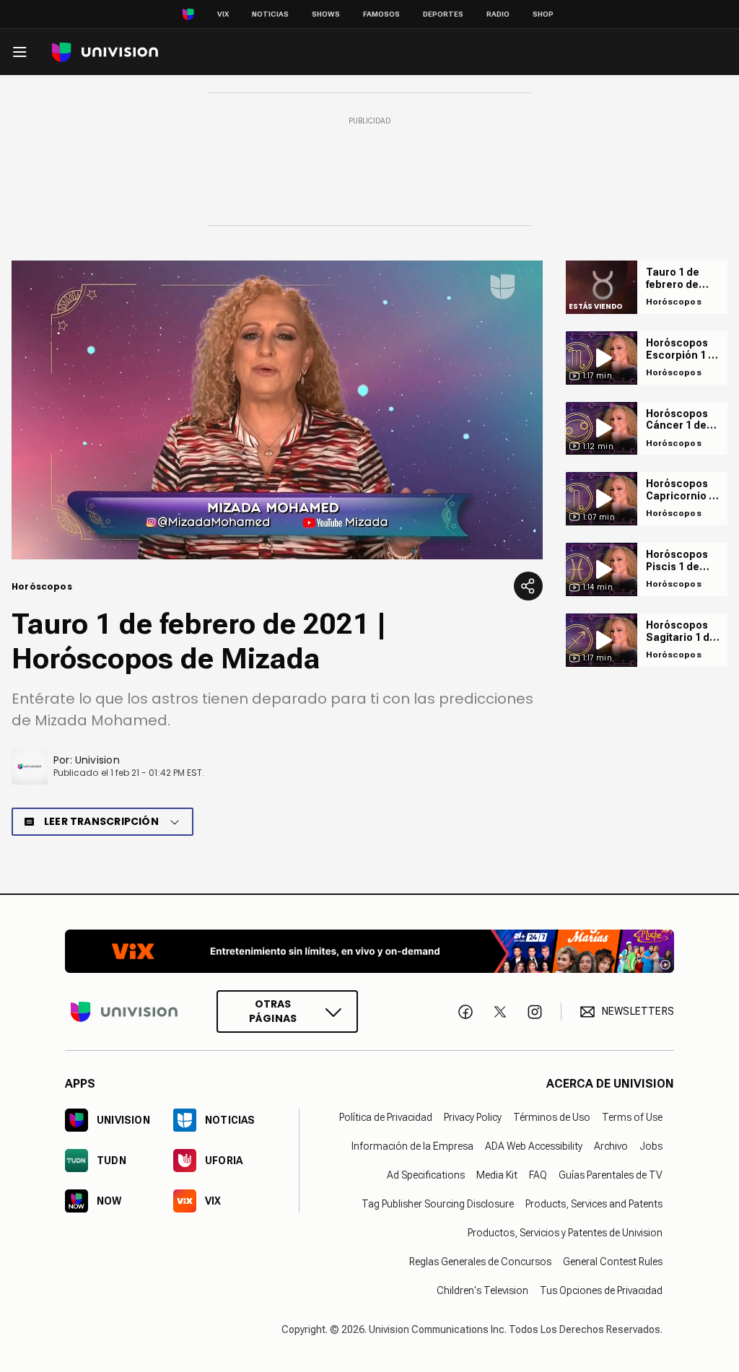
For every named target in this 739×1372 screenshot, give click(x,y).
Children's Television (482, 1290)
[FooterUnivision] (124, 1011)
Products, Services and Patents (594, 1204)
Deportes (443, 14)
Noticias (270, 14)
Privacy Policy (473, 1117)
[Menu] (19, 52)
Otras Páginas (273, 1011)
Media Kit (496, 1175)
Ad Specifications (426, 1175)
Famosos (381, 14)
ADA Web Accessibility (533, 1146)
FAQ (538, 1175)
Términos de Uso (551, 1117)
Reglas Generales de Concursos (480, 1261)
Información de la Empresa (412, 1146)
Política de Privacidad (385, 1117)
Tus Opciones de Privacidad (601, 1290)
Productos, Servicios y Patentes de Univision (565, 1232)
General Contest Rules (613, 1261)
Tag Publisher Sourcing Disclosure (438, 1204)
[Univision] (105, 52)
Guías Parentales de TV (611, 1175)
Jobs (651, 1146)
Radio (498, 14)
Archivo (611, 1146)
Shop (543, 14)
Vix (223, 14)
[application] (277, 410)
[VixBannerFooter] (369, 951)
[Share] (528, 586)
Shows (326, 14)
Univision (97, 759)
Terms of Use (632, 1117)
